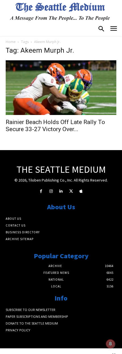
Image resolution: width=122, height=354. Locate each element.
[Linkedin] (60, 191)
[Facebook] (41, 191)
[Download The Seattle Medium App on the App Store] (81, 191)
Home (11, 41)
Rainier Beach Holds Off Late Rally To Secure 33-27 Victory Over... (55, 126)
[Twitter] (71, 191)
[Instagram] (50, 191)
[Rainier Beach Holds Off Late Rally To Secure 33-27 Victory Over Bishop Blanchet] (61, 87)
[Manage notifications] (110, 343)
